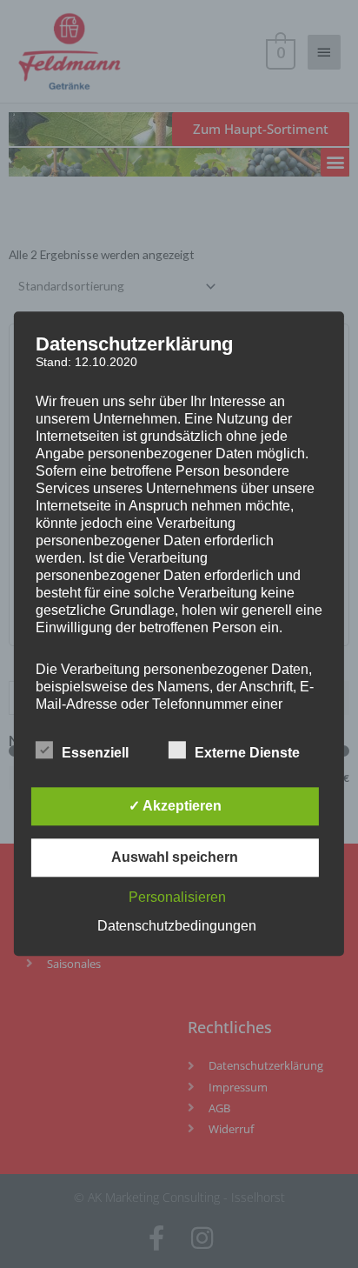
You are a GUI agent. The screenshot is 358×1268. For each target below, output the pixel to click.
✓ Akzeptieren (175, 806)
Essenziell (95, 753)
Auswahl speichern (174, 858)
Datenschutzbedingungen (176, 926)
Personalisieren (177, 898)
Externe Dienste (247, 753)
